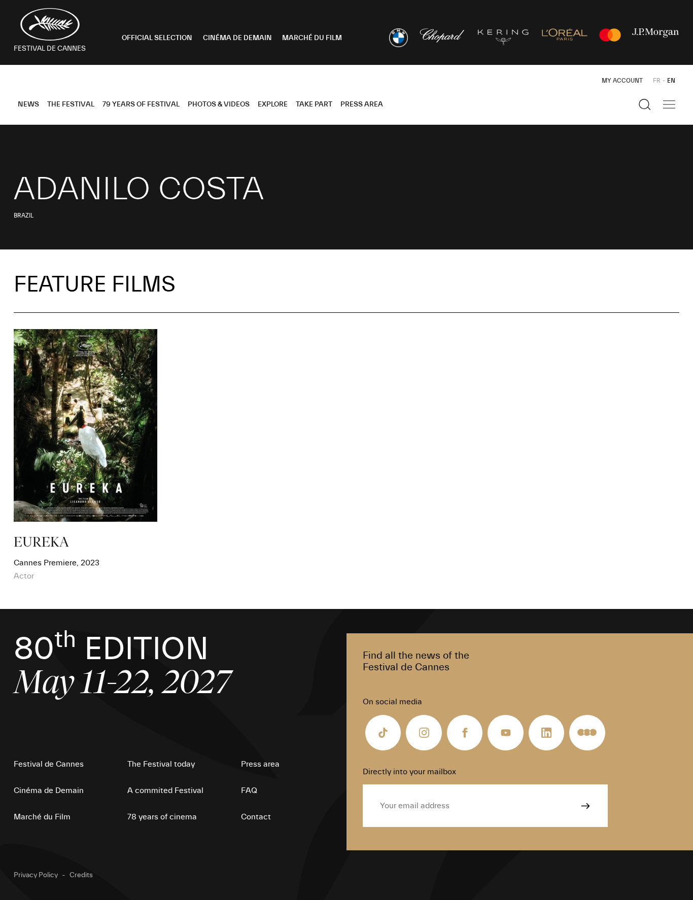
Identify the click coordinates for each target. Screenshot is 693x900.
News (28, 104)
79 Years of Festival (141, 104)
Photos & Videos (219, 104)
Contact (256, 816)
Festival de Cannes (49, 764)
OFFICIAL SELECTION (157, 38)
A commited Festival (165, 790)
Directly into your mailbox (409, 771)
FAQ (249, 790)
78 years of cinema (162, 816)
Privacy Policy (36, 875)
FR (657, 80)
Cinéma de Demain (49, 790)
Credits (81, 875)
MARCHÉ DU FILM (312, 38)
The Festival (70, 104)
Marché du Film (42, 816)
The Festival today (161, 764)
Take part (314, 104)
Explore (273, 104)
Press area (361, 104)
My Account (622, 80)
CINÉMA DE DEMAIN (237, 38)
